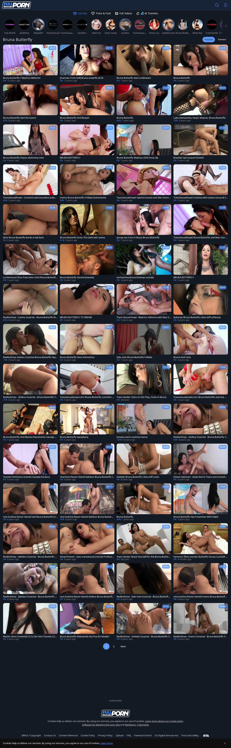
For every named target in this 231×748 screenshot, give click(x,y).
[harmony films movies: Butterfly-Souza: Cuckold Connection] (200, 542)
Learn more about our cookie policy (164, 721)
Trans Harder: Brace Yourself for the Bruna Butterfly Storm (143, 557)
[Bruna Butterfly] (200, 63)
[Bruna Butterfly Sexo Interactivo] (87, 343)
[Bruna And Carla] (200, 343)
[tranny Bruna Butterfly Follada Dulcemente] (87, 183)
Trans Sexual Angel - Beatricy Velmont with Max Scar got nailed (143, 317)
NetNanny (130, 724)
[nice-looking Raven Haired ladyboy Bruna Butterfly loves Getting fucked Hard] (87, 502)
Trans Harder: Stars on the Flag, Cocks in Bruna (141, 397)
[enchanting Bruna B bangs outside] (144, 263)
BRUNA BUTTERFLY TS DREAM (76, 317)
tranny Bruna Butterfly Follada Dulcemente (83, 197)
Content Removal (68, 735)
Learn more (106, 743)
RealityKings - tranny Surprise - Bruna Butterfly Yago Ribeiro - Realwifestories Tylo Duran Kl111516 (200, 636)
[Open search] (217, 5)
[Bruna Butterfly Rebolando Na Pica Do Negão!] (87, 622)
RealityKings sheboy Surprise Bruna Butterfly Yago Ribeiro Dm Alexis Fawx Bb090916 (30, 357)
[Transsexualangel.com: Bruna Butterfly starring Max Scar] (200, 383)
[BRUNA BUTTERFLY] (87, 143)
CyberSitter (143, 724)
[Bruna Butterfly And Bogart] (87, 103)
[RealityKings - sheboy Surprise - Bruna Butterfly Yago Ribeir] (30, 383)
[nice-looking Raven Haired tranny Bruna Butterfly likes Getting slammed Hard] (200, 582)
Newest (222, 39)
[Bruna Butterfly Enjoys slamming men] (30, 143)
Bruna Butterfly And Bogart (74, 118)
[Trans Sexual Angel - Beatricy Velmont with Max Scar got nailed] (144, 303)
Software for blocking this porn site (101, 724)
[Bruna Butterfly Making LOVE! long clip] (144, 143)
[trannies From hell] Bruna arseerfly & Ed (81, 78)
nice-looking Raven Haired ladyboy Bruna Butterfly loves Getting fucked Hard (87, 517)
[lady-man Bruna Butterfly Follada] (144, 343)
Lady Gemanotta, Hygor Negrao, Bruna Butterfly (199, 118)
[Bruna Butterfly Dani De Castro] (30, 103)
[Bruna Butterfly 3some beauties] (87, 263)
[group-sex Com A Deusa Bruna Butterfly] (144, 223)
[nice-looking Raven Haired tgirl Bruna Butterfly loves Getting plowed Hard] (30, 502)
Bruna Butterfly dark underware (134, 78)
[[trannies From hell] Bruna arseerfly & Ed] (87, 63)
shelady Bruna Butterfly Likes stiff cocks (138, 477)
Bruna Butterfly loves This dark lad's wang (82, 237)
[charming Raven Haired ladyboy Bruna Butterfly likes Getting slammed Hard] (87, 462)
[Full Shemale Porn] (16, 4)
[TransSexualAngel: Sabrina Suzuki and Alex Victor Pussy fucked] (144, 183)
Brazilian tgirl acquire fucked (188, 158)
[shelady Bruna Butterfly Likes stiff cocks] (144, 462)
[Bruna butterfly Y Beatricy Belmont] (30, 63)
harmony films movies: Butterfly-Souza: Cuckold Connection (200, 557)
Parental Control (143, 735)
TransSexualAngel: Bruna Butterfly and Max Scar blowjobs (200, 237)
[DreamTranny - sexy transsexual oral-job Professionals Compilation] (87, 542)
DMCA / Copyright (31, 735)
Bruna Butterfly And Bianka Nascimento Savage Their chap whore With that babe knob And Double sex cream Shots (30, 437)
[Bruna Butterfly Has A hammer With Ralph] (200, 502)
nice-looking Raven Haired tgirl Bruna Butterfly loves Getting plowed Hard (30, 517)
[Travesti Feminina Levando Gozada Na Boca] (30, 462)
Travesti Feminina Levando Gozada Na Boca (26, 477)
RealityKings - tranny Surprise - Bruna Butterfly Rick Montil (30, 317)
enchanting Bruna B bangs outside (135, 277)
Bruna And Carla (182, 357)
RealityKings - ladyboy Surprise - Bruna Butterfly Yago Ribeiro (30, 557)
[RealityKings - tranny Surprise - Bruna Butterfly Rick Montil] (30, 303)
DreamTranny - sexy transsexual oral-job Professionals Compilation (87, 557)
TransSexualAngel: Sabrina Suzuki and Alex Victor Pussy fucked (144, 197)
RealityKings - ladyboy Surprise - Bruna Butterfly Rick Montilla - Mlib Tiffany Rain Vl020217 (30, 596)
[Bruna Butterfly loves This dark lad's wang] (87, 223)
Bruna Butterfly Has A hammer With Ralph (196, 517)
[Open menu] (225, 5)
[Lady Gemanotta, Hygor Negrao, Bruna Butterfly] (200, 103)
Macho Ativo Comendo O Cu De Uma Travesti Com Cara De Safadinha (30, 636)
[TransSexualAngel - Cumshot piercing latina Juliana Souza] (30, 183)
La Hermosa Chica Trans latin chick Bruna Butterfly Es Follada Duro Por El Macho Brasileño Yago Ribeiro (30, 277)
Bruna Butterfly (181, 78)
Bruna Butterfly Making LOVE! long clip (137, 158)
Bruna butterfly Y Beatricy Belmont (21, 78)
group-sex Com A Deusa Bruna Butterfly (138, 237)
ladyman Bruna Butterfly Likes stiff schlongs (197, 317)
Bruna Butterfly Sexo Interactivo (77, 357)
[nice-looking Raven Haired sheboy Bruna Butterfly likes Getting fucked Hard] (87, 582)
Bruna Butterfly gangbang (74, 437)
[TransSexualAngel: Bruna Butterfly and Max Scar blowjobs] (200, 223)
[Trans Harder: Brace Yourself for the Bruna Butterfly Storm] (144, 542)
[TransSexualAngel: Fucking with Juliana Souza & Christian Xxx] (200, 183)
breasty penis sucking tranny (132, 437)
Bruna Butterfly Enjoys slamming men (23, 158)
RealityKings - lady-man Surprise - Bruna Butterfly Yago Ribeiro (143, 596)
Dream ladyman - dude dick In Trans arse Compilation (200, 477)
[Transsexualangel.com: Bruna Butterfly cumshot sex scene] (87, 383)
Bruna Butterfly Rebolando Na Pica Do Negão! (84, 636)
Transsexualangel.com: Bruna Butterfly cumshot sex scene (87, 397)
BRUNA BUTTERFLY (70, 158)
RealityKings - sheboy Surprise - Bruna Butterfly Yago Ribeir (30, 397)
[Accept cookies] (225, 743)
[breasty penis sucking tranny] (144, 422)
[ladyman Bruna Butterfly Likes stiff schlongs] (200, 303)
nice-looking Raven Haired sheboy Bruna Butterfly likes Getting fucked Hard (87, 596)
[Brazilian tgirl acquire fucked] (200, 143)
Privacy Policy (105, 735)
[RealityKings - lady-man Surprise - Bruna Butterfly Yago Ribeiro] (144, 582)
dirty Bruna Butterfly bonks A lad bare (23, 237)
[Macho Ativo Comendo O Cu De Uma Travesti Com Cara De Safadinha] (30, 622)
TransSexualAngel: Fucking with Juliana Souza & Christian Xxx (200, 197)
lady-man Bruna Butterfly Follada (134, 357)
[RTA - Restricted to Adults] (206, 735)
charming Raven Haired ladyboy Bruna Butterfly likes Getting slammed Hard (87, 477)
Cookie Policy (88, 735)
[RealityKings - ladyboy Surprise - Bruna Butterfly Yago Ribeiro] (30, 542)
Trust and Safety (190, 735)
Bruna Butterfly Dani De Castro (19, 118)
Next (123, 646)
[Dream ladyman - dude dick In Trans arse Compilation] (200, 462)
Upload (119, 735)
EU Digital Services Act (166, 735)
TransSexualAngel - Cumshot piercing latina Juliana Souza (30, 197)
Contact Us (50, 735)
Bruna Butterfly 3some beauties (77, 277)
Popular (208, 39)
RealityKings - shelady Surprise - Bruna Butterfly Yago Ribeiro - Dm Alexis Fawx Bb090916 (144, 636)
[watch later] (7, 49)
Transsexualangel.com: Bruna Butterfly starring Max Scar (200, 397)
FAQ (129, 735)
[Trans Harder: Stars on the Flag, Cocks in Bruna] (144, 383)
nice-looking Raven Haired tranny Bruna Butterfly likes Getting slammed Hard (200, 596)
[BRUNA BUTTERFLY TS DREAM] (87, 303)
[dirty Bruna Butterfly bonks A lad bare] (30, 223)
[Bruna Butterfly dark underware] (144, 63)
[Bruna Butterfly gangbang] (87, 422)
